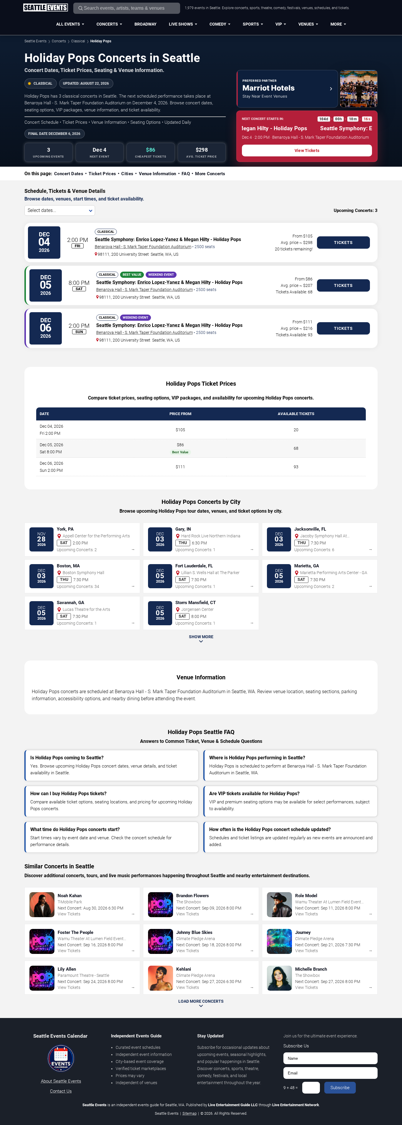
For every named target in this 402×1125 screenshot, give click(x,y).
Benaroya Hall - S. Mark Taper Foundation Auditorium (143, 246)
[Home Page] (45, 8)
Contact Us (61, 1091)
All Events (68, 24)
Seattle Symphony (114, 239)
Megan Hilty (196, 239)
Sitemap (189, 1113)
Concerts (107, 24)
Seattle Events (35, 41)
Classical (78, 41)
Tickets (343, 242)
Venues (306, 24)
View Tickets (307, 150)
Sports (251, 24)
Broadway (145, 24)
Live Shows (181, 24)
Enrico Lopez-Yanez (157, 239)
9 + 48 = (290, 1087)
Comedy (218, 24)
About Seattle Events (61, 1081)
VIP (278, 24)
